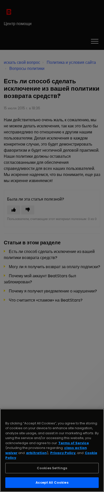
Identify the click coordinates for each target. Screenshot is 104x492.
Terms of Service (73, 443)
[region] (52, 450)
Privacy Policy (62, 452)
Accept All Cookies (52, 482)
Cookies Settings (52, 468)
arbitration (36, 452)
